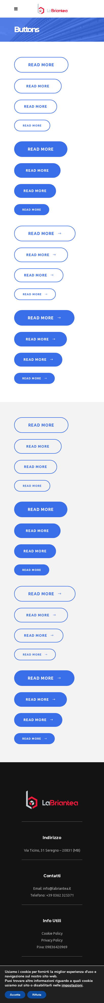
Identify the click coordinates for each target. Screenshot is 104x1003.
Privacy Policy (52, 940)
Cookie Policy (52, 933)
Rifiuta (36, 995)
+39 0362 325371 (60, 895)
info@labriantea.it (57, 889)
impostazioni (72, 985)
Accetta (15, 995)
